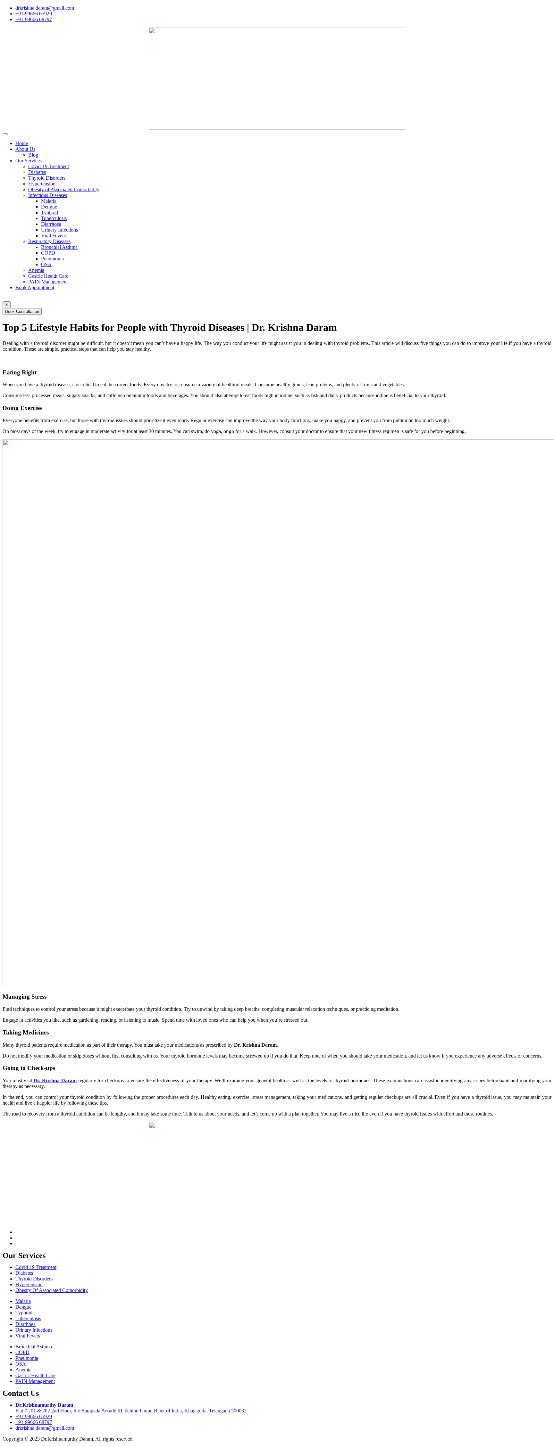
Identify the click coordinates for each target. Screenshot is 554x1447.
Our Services (28, 160)
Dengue (49, 206)
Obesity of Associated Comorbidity (63, 189)
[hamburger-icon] (5, 134)
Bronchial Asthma (59, 247)
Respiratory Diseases (49, 241)
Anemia (36, 270)
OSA (46, 264)
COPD (48, 253)
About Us (25, 149)
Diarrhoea (51, 224)
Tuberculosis (54, 218)
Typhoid (49, 212)
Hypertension (41, 183)
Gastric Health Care (48, 276)
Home (21, 143)
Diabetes (37, 172)
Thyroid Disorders (46, 178)
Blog (33, 155)
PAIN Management (48, 281)
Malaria (48, 201)
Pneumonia (52, 258)
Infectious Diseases (47, 195)
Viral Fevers (53, 235)
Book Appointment (34, 287)
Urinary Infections (59, 230)
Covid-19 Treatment (48, 166)
